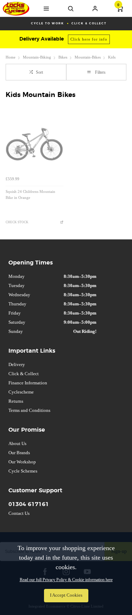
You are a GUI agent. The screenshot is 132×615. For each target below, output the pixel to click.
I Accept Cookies (66, 595)
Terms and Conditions (29, 410)
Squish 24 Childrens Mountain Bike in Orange (30, 195)
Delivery (16, 364)
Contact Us (19, 513)
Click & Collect (23, 373)
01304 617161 (28, 504)
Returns (15, 401)
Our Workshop (22, 461)
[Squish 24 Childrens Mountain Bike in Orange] (34, 144)
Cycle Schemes (22, 471)
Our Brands (19, 452)
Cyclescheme (21, 392)
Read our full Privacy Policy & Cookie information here (66, 580)
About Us (17, 443)
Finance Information (27, 382)
